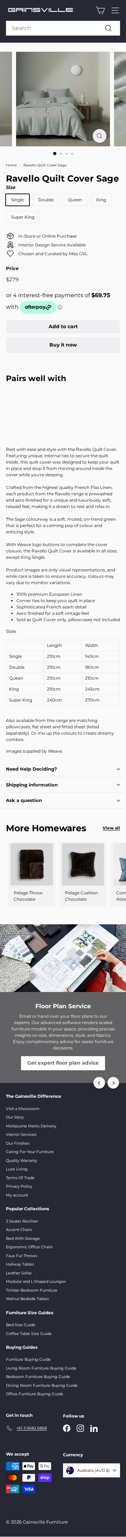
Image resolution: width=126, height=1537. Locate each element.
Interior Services (21, 1134)
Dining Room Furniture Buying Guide (42, 1385)
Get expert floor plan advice (63, 1063)
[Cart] (100, 10)
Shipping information (32, 785)
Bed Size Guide (20, 1324)
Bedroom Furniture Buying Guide (38, 1376)
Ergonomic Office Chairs (29, 1246)
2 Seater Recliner (22, 1221)
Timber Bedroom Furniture (31, 1290)
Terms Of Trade (20, 1177)
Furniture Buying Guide (28, 1359)
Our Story (15, 1117)
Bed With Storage (23, 1238)
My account (17, 1195)
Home (11, 165)
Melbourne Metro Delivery (31, 1125)
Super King (22, 217)
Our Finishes (17, 1143)
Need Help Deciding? (31, 769)
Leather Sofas (18, 1272)
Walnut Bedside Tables (27, 1298)
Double (46, 199)
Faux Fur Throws (21, 1255)
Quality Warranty (21, 1160)
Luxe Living (17, 1168)
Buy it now (63, 345)
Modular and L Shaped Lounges (36, 1281)
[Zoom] (99, 136)
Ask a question (24, 800)
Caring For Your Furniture (30, 1151)
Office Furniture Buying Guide (34, 1393)
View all (111, 828)
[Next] (113, 1083)
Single (17, 199)
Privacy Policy (19, 1186)
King (101, 199)
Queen (75, 199)
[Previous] (99, 1083)
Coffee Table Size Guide (29, 1333)
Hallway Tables (20, 1264)
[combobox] (63, 28)
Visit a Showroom (23, 1108)
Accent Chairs (19, 1229)
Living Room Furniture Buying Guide (41, 1368)
